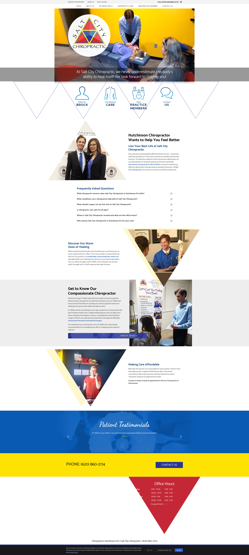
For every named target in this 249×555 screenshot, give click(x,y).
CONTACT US (169, 465)
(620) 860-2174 (172, 2)
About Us (90, 6)
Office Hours (102, 2)
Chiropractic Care (125, 6)
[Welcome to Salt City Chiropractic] (89, 56)
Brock (82, 104)
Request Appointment (76, 2)
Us (167, 104)
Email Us (91, 2)
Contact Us (167, 6)
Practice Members (138, 105)
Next (180, 436)
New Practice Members (147, 6)
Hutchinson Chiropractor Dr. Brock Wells (144, 164)
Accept (179, 550)
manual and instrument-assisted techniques (85, 321)
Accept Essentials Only (165, 550)
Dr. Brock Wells (106, 6)
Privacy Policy (73, 552)
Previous (68, 436)
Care (110, 104)
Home (78, 6)
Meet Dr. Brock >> (129, 336)
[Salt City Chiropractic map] (124, 507)
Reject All (149, 550)
